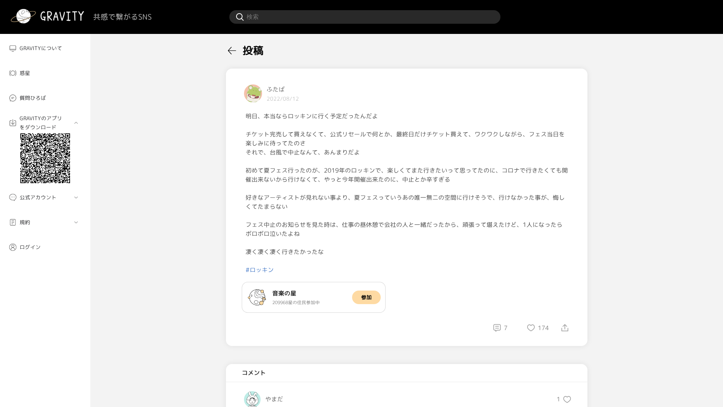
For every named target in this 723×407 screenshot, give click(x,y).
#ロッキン (260, 270)
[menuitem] (45, 48)
